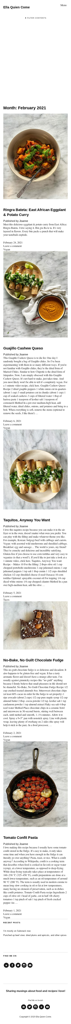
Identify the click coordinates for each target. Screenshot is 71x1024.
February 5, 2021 (12, 592)
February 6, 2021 (12, 421)
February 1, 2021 (12, 910)
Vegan (6, 249)
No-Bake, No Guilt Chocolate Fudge (33, 660)
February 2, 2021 (12, 732)
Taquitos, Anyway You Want (26, 520)
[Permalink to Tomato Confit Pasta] (35, 826)
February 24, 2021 (13, 242)
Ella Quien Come (16, 7)
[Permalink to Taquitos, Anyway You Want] (35, 508)
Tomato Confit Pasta (20, 838)
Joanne (23, 221)
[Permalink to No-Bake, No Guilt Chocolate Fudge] (35, 648)
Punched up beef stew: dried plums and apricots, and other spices (35, 935)
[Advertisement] (35, 61)
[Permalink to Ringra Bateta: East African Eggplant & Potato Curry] (35, 198)
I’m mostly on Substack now (17, 931)
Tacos (6, 599)
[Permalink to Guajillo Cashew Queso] (35, 336)
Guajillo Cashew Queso (23, 348)
